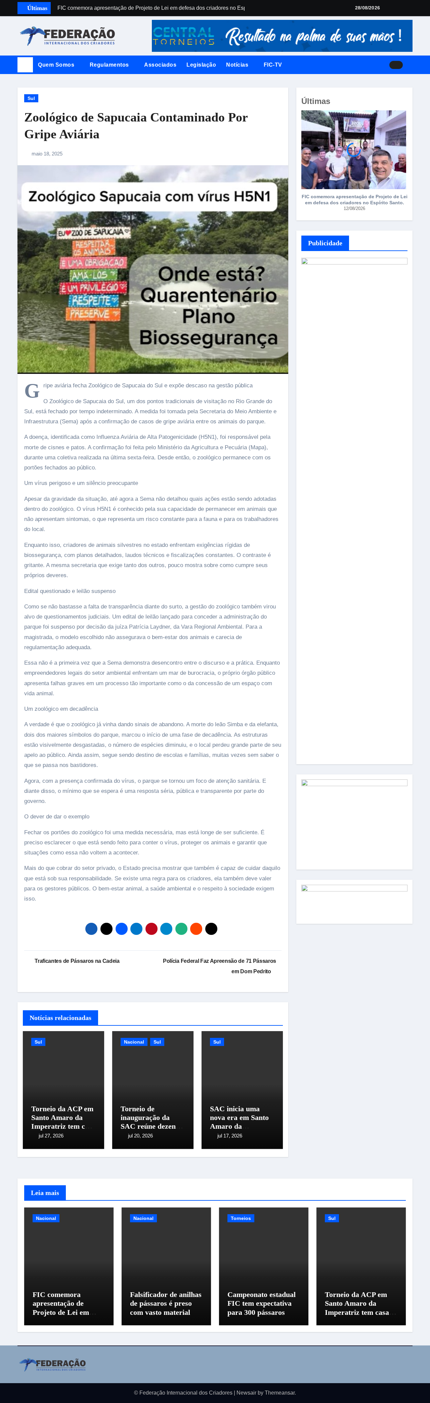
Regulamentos (110, 65)
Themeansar (280, 1393)
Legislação (201, 65)
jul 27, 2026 (51, 1135)
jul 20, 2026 (140, 1135)
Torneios (241, 1218)
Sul (31, 98)
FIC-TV (273, 65)
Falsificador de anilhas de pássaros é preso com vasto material (166, 1303)
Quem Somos (57, 65)
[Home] (25, 65)
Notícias (238, 65)
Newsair (246, 1393)
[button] (410, 65)
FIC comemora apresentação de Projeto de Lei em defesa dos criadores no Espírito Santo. (354, 199)
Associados (160, 65)
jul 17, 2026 (229, 1135)
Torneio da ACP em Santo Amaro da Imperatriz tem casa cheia (63, 1121)
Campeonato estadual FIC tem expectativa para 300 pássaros (261, 1303)
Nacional (134, 1042)
